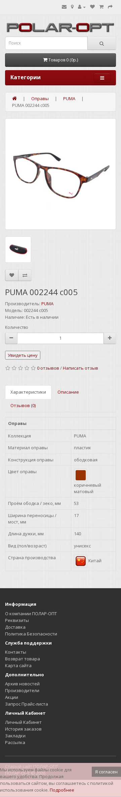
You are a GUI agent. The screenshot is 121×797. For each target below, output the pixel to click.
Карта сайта (18, 665)
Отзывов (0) (23, 405)
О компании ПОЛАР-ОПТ (31, 613)
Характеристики (28, 392)
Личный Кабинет (23, 722)
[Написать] (64, 7)
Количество (16, 327)
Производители (22, 690)
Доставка (15, 627)
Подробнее (62, 790)
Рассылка (15, 742)
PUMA (47, 304)
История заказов (23, 729)
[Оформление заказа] (110, 7)
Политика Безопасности (31, 634)
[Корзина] (101, 7)
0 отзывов (48, 368)
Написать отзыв (80, 368)
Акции (11, 697)
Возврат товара (22, 659)
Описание (68, 392)
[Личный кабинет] (82, 7)
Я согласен (106, 772)
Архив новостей (22, 684)
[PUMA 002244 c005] (60, 174)
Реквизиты (17, 620)
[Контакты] (72, 7)
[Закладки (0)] (92, 7)
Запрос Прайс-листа (26, 704)
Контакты (15, 652)
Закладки (15, 736)
